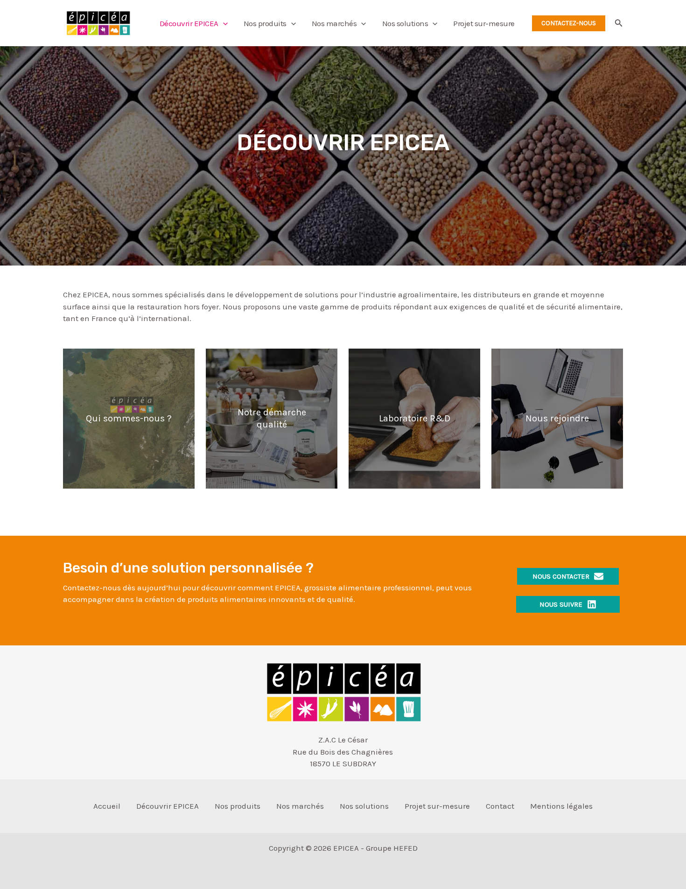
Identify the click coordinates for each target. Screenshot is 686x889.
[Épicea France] (98, 22)
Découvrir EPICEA (189, 23)
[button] (223, 23)
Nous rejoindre (557, 418)
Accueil (106, 806)
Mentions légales (561, 806)
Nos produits (265, 23)
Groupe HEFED (392, 848)
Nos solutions (405, 23)
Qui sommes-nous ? (129, 418)
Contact (500, 806)
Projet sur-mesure (484, 23)
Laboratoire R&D (414, 418)
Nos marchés (334, 23)
